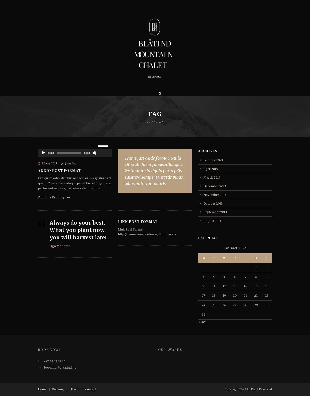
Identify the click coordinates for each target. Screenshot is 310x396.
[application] (75, 153)
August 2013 (212, 221)
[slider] (104, 146)
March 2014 (212, 177)
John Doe (70, 163)
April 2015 (211, 169)
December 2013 (215, 186)
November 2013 (215, 195)
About (74, 389)
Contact (90, 389)
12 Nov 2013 (49, 163)
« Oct (202, 322)
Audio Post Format (59, 170)
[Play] (43, 153)
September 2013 (215, 212)
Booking (58, 389)
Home (42, 389)
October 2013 (213, 203)
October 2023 (213, 160)
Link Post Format (138, 221)
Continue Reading (51, 197)
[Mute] (94, 153)
